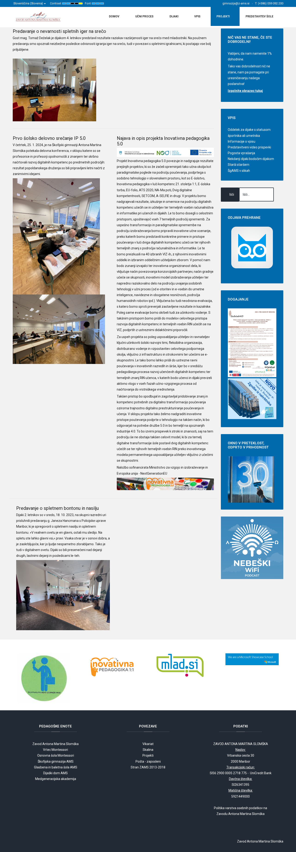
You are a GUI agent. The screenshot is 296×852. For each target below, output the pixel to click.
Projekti (148, 755)
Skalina (148, 750)
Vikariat (148, 744)
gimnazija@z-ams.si (236, 3)
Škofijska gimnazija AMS (56, 761)
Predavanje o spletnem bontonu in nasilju (57, 508)
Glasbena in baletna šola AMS (55, 767)
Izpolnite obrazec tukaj (245, 91)
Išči (231, 194)
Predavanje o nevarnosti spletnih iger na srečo (59, 31)
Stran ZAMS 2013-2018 (148, 767)
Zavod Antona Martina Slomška (55, 744)
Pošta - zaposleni (148, 761)
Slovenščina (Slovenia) (28, 3)
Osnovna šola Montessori (55, 755)
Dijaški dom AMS (55, 773)
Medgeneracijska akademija (55, 779)
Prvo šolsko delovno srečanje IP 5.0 (49, 138)
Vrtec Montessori (55, 750)
